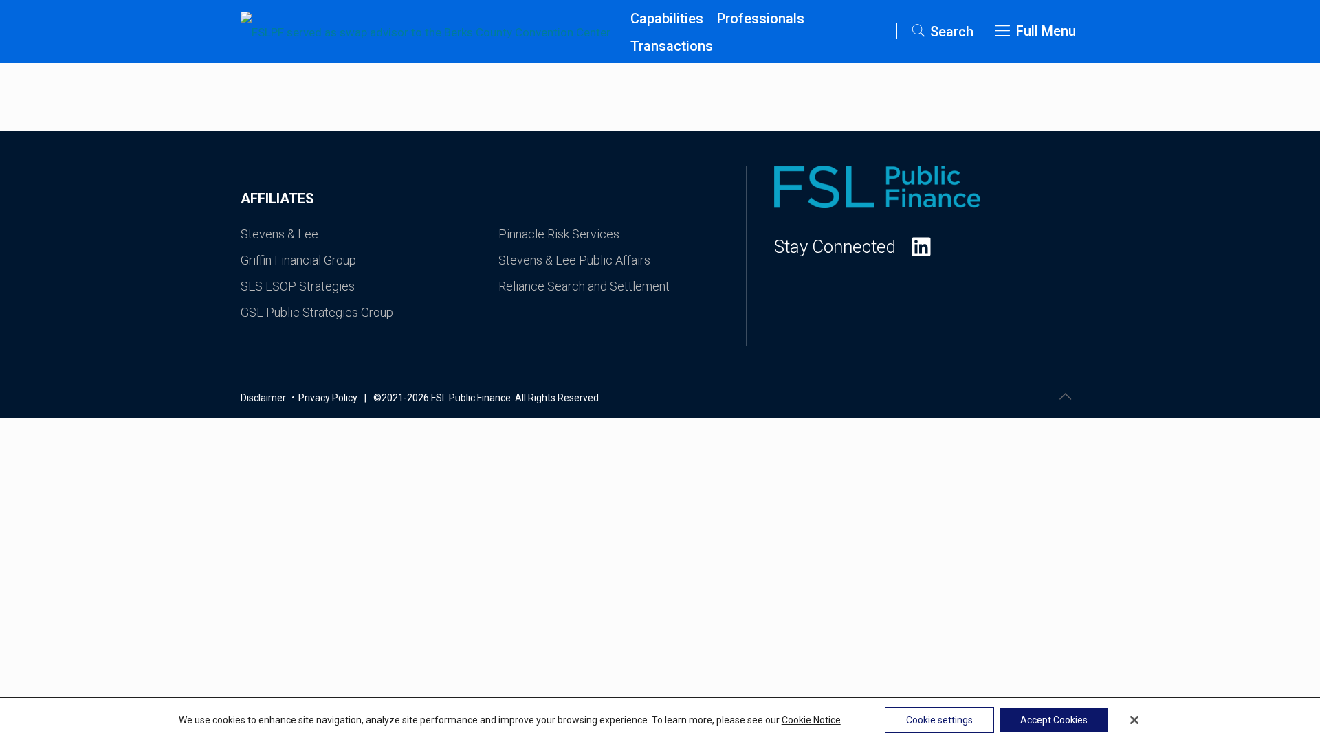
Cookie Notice (811, 720)
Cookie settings (939, 720)
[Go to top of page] (1064, 396)
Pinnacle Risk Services (558, 234)
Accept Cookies (1054, 720)
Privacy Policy (328, 397)
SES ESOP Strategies (298, 286)
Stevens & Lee (279, 234)
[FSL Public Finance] (432, 31)
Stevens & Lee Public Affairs (574, 260)
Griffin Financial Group (298, 260)
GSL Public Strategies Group (317, 312)
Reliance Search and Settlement (584, 286)
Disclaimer (264, 397)
